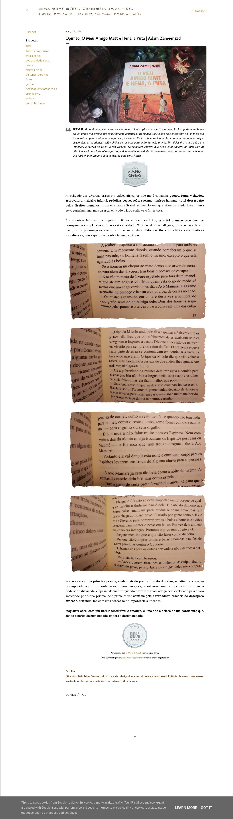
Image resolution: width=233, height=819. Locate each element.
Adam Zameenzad (37, 51)
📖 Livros (44, 9)
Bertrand (137, 653)
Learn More (186, 808)
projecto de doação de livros (133, 658)
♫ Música (114, 9)
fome (28, 79)
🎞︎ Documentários (94, 9)
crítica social (33, 55)
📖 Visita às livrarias (98, 14)
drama (29, 65)
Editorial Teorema (36, 74)
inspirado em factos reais (41, 89)
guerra (29, 84)
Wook (130, 653)
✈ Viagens (45, 14)
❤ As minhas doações (127, 14)
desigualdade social (37, 60)
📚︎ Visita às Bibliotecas (68, 14)
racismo (30, 98)
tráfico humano (35, 103)
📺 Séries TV (73, 9)
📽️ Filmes (58, 9)
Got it (206, 808)
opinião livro (32, 93)
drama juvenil (33, 70)
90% (28, 46)
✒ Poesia (127, 9)
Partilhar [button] (30, 31)
